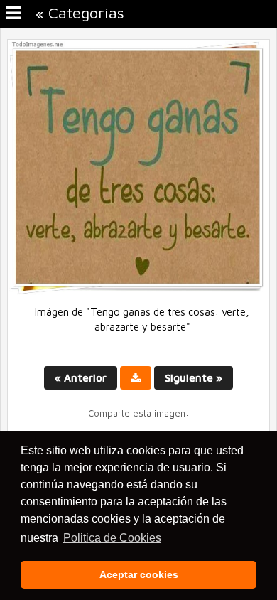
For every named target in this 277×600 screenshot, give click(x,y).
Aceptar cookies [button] (138, 574)
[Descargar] (135, 378)
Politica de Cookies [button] (112, 538)
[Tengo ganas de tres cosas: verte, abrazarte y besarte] (138, 291)
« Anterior (81, 378)
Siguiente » (193, 378)
